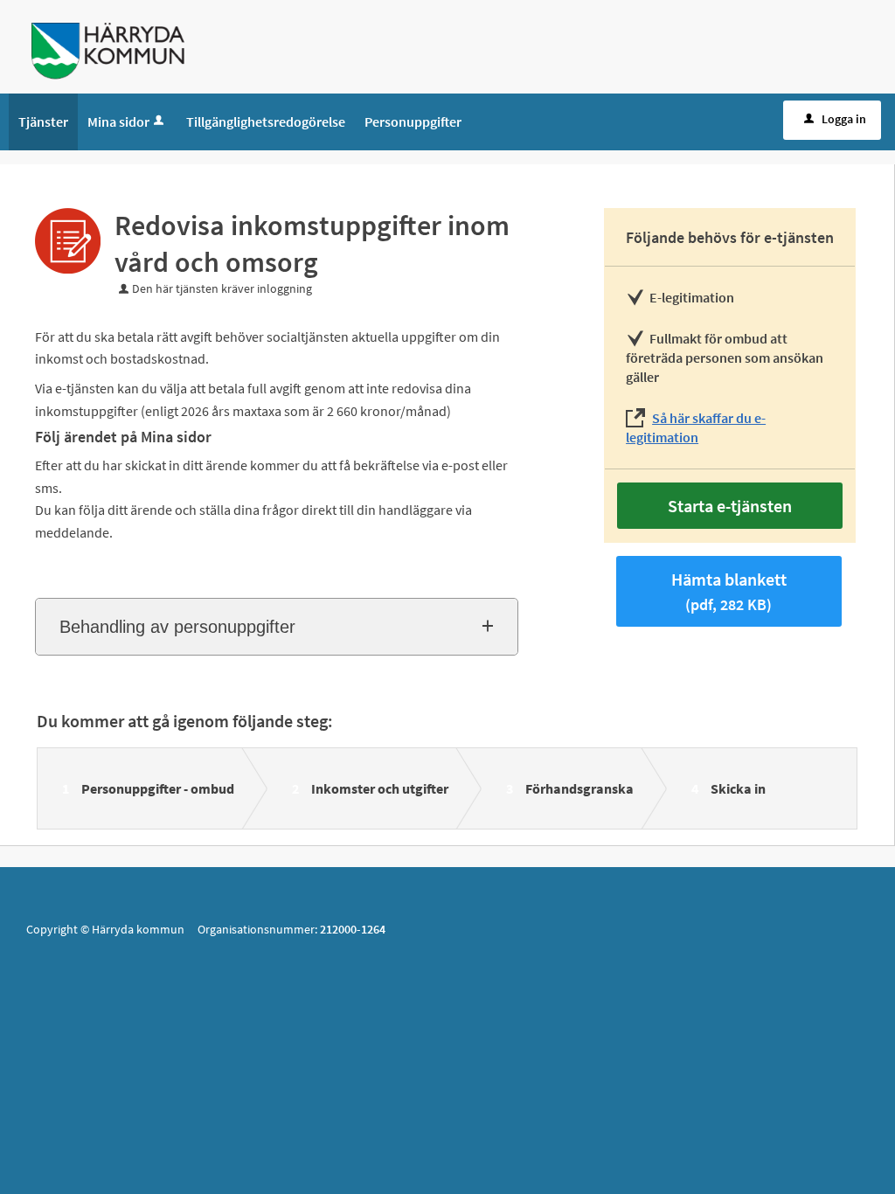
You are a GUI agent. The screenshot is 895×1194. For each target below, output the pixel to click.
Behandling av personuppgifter (177, 626)
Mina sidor (118, 121)
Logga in (844, 119)
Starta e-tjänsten (730, 506)
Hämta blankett (729, 591)
